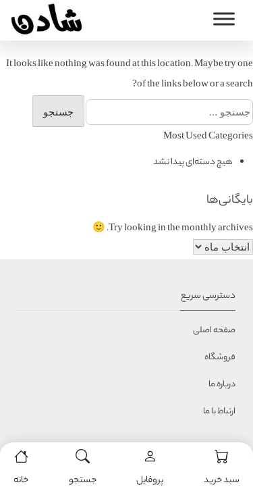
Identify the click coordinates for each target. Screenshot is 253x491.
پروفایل (149, 480)
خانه (20, 480)
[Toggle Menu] (224, 19)
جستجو (82, 480)
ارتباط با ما (219, 412)
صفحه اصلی (214, 331)
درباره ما (221, 385)
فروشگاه (219, 358)
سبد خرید (222, 480)
